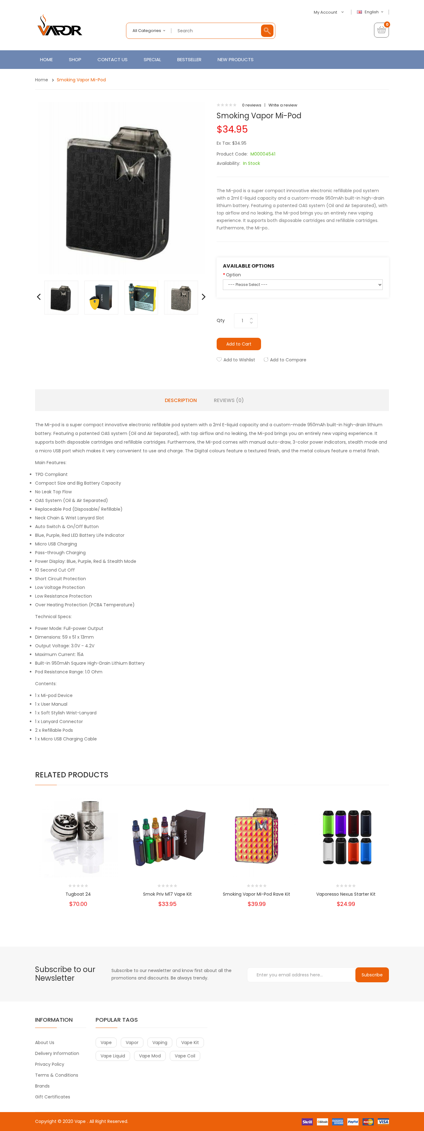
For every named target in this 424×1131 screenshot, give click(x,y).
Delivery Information (57, 1053)
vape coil (185, 1056)
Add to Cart (238, 344)
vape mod (150, 1056)
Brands (42, 1086)
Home (41, 80)
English (372, 12)
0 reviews (251, 105)
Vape (80, 1121)
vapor (132, 1042)
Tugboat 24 (78, 894)
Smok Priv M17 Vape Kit (167, 894)
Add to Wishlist (239, 360)
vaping (159, 1042)
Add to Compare (288, 360)
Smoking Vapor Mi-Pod (81, 80)
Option (233, 275)
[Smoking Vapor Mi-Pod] (61, 297)
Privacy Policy (49, 1064)
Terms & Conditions (56, 1075)
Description (181, 400)
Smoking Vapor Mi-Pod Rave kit (256, 894)
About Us (44, 1042)
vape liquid (113, 1056)
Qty (221, 320)
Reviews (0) (229, 400)
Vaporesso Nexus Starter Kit (346, 894)
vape (106, 1042)
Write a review (282, 105)
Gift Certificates (52, 1097)
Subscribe (372, 975)
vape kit (190, 1042)
